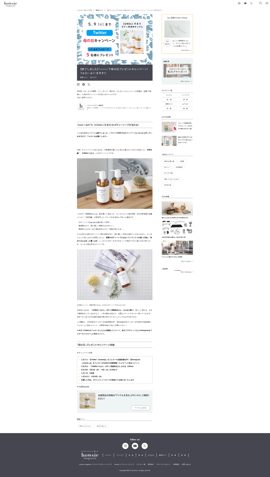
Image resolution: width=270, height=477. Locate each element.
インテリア (185, 95)
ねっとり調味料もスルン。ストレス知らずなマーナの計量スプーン (181, 43)
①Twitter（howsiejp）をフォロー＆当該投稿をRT (109, 359)
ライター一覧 (140, 464)
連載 (186, 108)
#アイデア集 (168, 173)
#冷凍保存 (179, 167)
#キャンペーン (85, 426)
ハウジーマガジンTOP (84, 10)
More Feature (186, 261)
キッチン (169, 95)
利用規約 (176, 464)
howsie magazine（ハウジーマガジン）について (95, 464)
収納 (170, 99)
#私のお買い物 (169, 161)
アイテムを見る (140, 408)
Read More (186, 50)
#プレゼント (101, 426)
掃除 (186, 99)
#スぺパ (167, 167)
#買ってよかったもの (171, 179)
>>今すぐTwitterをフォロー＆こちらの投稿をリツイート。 (99, 330)
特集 (170, 108)
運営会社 (151, 464)
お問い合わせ (186, 464)
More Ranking (186, 272)
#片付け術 (167, 185)
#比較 (182, 161)
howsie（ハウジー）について (124, 464)
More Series (185, 81)
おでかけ (185, 104)
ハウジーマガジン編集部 (95, 105)
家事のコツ (99, 10)
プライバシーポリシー (163, 464)
